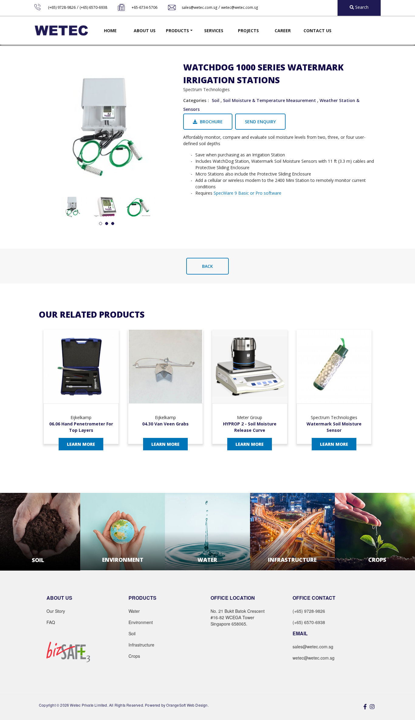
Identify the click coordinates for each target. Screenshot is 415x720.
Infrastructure (141, 645)
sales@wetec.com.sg (199, 7)
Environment (141, 622)
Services (213, 30)
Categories (194, 100)
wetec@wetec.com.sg (239, 7)
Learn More (81, 444)
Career (283, 30)
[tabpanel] (73, 206)
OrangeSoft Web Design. (187, 705)
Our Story (55, 611)
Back (207, 266)
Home (110, 30)
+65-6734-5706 (144, 7)
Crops (134, 656)
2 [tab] (106, 224)
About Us (145, 30)
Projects (248, 30)
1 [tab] (100, 224)
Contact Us (317, 30)
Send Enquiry (260, 122)
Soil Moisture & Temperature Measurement (269, 100)
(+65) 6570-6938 (93, 7)
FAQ (50, 622)
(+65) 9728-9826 (62, 7)
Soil (215, 100)
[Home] (61, 30)
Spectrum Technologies (206, 89)
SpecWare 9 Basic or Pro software (247, 193)
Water (134, 611)
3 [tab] (112, 224)
